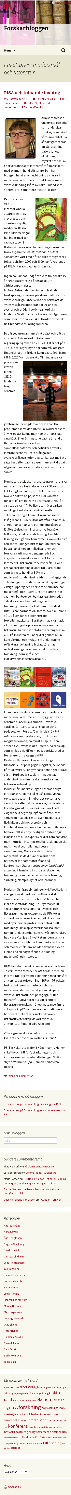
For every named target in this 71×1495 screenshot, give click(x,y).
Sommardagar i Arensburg (41, 1172)
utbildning (53, 1442)
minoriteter (58, 1427)
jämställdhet (38, 1419)
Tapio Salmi (10, 1361)
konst (31, 1427)
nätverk (9, 1432)
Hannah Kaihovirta (14, 1275)
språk (21, 1437)
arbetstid (26, 1387)
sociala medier (10, 1437)
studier (40, 1437)
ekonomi (45, 1399)
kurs (36, 1427)
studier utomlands (54, 1437)
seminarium (58, 1432)
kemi (51, 1420)
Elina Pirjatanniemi (14, 1262)
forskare (13, 1408)
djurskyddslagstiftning (37, 1393)
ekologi (33, 1400)
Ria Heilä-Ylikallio (45, 99)
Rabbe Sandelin (13, 1189)
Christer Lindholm (14, 1256)
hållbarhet (33, 1414)
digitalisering (40, 1387)
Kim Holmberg (12, 1287)
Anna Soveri (11, 1232)
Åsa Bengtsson (13, 1238)
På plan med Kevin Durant (39, 1166)
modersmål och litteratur (18, 103)
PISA (41, 103)
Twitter (22, 1443)
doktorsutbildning (21, 1400)
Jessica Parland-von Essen (19, 1199)
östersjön (16, 1447)
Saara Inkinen (12, 1343)
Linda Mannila (11, 1293)
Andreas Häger (12, 1225)
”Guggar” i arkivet (50, 1199)
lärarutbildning (45, 1427)
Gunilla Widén (12, 1269)
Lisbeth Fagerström (15, 1300)
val (63, 1443)
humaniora (20, 1414)
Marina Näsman (12, 1306)
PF (36, 103)
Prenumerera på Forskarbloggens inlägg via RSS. (33, 1104)
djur (13, 1393)
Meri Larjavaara (13, 1312)
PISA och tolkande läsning (32, 92)
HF (63, 99)
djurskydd (20, 1393)
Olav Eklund (11, 1324)
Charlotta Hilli (11, 1250)
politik (19, 1432)
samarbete (43, 1432)
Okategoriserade (14, 1318)
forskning (29, 1407)
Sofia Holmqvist (13, 1355)
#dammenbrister (11, 1387)
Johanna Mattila (13, 1281)
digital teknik (54, 1387)
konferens (18, 1426)
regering (30, 1432)
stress (30, 1437)
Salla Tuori (10, 1349)
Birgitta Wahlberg (14, 1244)
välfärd (7, 1448)
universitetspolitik (35, 1443)
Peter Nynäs (11, 1331)
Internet (23, 1420)
